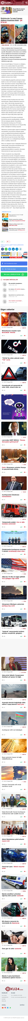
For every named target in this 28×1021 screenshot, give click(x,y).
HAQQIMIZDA (5, 997)
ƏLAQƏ (3, 999)
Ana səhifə (4, 995)
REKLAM (4, 1001)
